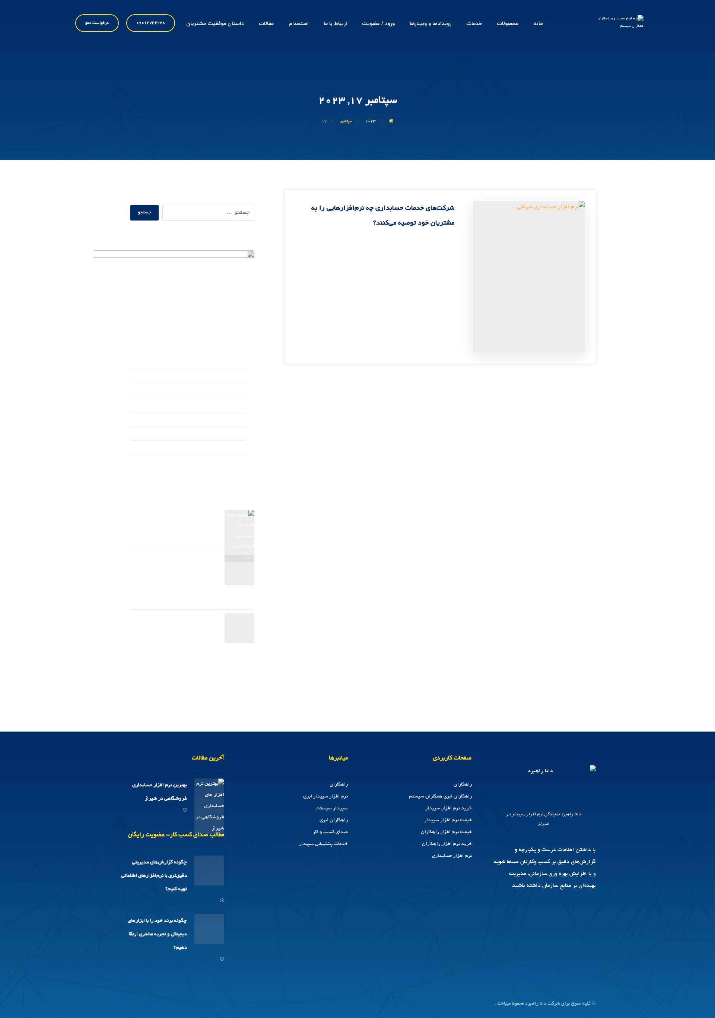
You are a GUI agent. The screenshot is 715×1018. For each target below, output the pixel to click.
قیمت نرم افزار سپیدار (448, 820)
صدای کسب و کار (227, 406)
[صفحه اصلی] (391, 122)
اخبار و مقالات (231, 378)
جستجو (144, 212)
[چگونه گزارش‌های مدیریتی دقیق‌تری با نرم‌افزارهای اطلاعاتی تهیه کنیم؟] (239, 570)
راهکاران (463, 784)
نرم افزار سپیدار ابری (325, 796)
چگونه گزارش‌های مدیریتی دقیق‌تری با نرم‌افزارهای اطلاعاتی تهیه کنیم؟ (177, 575)
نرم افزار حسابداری (452, 856)
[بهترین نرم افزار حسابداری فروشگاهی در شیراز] (239, 525)
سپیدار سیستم (332, 808)
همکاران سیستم (228, 448)
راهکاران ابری (334, 820)
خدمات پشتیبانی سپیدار (323, 844)
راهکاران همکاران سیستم (217, 392)
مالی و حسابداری (228, 420)
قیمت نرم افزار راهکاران (446, 832)
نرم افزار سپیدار (227, 434)
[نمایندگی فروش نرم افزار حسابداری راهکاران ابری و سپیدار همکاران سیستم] (616, 26)
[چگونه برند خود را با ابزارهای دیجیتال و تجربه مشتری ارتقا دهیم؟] (239, 628)
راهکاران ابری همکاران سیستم (440, 796)
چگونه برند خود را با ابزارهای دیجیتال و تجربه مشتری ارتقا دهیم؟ (181, 633)
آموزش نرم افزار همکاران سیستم (208, 364)
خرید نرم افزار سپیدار (448, 808)
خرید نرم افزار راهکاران (447, 844)
